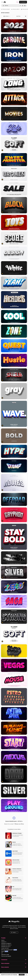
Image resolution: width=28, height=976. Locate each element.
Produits (3, 938)
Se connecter (23, 2)
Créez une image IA (6, 9)
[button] (14, 932)
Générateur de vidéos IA (6, 945)
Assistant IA (3, 941)
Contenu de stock (5, 948)
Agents (4, 951)
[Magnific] (14, 922)
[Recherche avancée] (25, 16)
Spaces (2, 940)
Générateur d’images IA (6, 943)
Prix (17, 2)
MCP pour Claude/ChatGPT (9, 949)
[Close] (26, 974)
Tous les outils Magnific (6, 956)
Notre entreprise (5, 963)
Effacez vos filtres (19, 824)
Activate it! (22, 974)
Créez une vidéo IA (16, 9)
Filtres (19, 16)
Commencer (4, 959)
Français (14, 932)
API (2, 953)
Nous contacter (5, 967)
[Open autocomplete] (3, 5)
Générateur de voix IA (5, 946)
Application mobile (5, 954)
